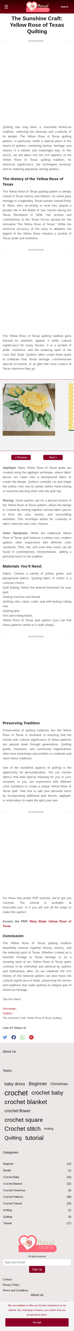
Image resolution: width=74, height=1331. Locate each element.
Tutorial (7, 1223)
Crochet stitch (22, 1128)
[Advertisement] (37, 84)
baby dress (14, 1084)
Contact (7, 1279)
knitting (48, 1128)
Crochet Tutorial (12, 1203)
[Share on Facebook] (15, 1038)
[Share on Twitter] (7, 1038)
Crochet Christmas (14, 1190)
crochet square (23, 1120)
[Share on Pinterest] (33, 1038)
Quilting (13, 1138)
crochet (16, 1093)
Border (7, 1170)
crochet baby (47, 1093)
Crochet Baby (11, 1177)
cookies (21, 1305)
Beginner (38, 1083)
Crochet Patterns (13, 1196)
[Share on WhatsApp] (24, 1038)
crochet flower (17, 1110)
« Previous (21, 457)
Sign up (37, 1269)
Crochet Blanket (12, 1183)
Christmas (59, 1084)
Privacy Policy (11, 1284)
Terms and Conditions (15, 1290)
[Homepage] (38, 6)
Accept (37, 1322)
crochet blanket (25, 1101)
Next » (53, 457)
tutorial (34, 1137)
